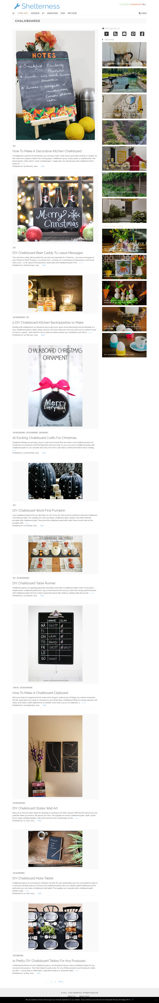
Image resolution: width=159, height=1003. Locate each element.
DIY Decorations (19, 317)
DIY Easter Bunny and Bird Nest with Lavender (122, 327)
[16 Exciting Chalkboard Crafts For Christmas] (55, 426)
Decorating (35, 13)
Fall (143, 4)
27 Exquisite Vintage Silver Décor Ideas (123, 64)
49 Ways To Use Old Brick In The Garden (123, 142)
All (13, 13)
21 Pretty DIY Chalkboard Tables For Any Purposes (49, 961)
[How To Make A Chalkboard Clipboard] (55, 681)
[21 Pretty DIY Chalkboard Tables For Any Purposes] (55, 949)
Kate (43, 166)
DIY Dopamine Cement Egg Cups (119, 354)
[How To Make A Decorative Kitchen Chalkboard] (55, 139)
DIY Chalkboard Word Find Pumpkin (38, 510)
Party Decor (72, 13)
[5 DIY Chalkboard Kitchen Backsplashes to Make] (55, 311)
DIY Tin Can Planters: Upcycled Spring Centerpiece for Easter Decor (123, 249)
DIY (43, 13)
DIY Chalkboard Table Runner (33, 583)
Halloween (124, 4)
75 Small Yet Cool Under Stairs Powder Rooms (123, 115)
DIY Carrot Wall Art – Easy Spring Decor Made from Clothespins (121, 275)
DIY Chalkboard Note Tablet (32, 878)
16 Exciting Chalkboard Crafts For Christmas (44, 438)
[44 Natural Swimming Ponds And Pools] (124, 80)
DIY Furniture (18, 955)
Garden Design (52, 13)
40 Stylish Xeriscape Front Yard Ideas (123, 220)
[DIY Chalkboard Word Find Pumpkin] (55, 499)
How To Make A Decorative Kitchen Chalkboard (47, 151)
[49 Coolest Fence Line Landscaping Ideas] (124, 184)
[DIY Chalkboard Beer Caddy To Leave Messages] (55, 241)
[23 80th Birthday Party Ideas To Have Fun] (124, 158)
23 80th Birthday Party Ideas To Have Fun (122, 167)
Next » (61, 982)
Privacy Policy (84, 996)
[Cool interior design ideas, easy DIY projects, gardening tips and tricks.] (36, 10)
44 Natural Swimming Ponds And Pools (123, 90)
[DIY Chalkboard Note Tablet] (55, 866)
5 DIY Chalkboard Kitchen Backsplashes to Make (48, 322)
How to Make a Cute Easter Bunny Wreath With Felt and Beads (121, 301)
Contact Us (71, 996)
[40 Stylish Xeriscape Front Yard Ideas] (124, 210)
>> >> (23, 164)
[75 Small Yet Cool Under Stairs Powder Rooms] (124, 106)
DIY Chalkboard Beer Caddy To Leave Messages (47, 253)
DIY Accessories (32, 432)
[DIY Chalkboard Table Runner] (55, 571)
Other (63, 13)
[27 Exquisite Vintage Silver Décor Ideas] (124, 54)
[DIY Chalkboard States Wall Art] (55, 796)
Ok (132, 1000)
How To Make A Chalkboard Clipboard (40, 693)
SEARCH (144, 13)
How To (16, 687)
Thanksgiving (135, 4)
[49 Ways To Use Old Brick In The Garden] (124, 132)
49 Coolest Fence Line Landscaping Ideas (121, 193)
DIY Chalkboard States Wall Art (35, 808)
